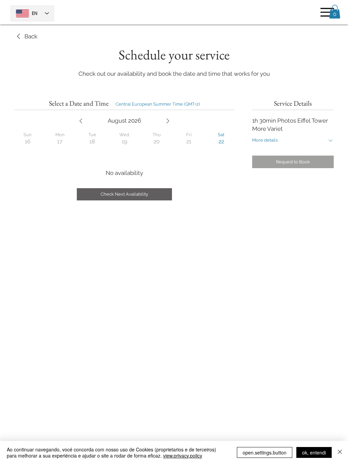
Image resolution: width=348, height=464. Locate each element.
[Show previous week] (81, 121)
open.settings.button (264, 452)
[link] (25, 37)
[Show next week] (168, 121)
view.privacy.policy (182, 455)
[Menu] (325, 12)
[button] (335, 12)
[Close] (340, 452)
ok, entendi (314, 452)
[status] (158, 104)
